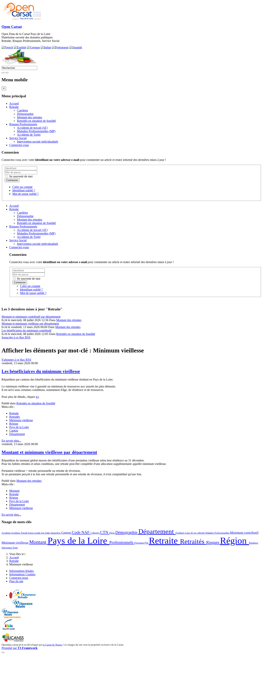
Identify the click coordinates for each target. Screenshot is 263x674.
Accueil (14, 103)
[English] (20, 47)
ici (37, 396)
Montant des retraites (29, 117)
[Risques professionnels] (11, 617)
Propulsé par (20, 648)
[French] (7, 47)
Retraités (14, 416)
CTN (104, 532)
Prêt (147, 543)
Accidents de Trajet (28, 134)
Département (17, 434)
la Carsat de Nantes (52, 644)
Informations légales (21, 571)
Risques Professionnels (23, 124)
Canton (13, 430)
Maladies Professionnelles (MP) (36, 131)
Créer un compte (22, 187)
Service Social (18, 138)
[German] (33, 47)
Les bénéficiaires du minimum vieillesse (41, 371)
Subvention (7, 547)
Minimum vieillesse (21, 420)
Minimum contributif (244, 532)
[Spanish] (75, 47)
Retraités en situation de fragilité (36, 120)
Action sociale (34, 533)
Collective (95, 533)
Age (43, 533)
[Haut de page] (3, 652)
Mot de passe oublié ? (25, 193)
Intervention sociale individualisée (37, 141)
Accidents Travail (19, 533)
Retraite (14, 107)
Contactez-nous (18, 577)
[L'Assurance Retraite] (24, 597)
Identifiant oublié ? (23, 190)
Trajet (15, 547)
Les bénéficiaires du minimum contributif (26, 330)
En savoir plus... (11, 440)
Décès (112, 533)
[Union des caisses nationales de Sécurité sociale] (13, 641)
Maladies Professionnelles (217, 533)
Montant (14, 490)
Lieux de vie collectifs (195, 533)
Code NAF (81, 532)
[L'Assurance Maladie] (22, 606)
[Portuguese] (60, 47)
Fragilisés (180, 533)
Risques (213, 542)
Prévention (139, 543)
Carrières (22, 110)
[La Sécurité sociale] (9, 629)
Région (13, 423)
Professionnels (121, 542)
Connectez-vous (19, 145)
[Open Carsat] (21, 19)
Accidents (6, 533)
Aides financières (53, 533)
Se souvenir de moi (20, 176)
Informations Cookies (22, 574)
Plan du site (16, 581)
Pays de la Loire (19, 427)
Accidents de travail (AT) (32, 127)
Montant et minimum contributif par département (31, 316)
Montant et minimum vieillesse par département (30, 323)
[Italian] (46, 47)
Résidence (253, 543)
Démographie (25, 114)
